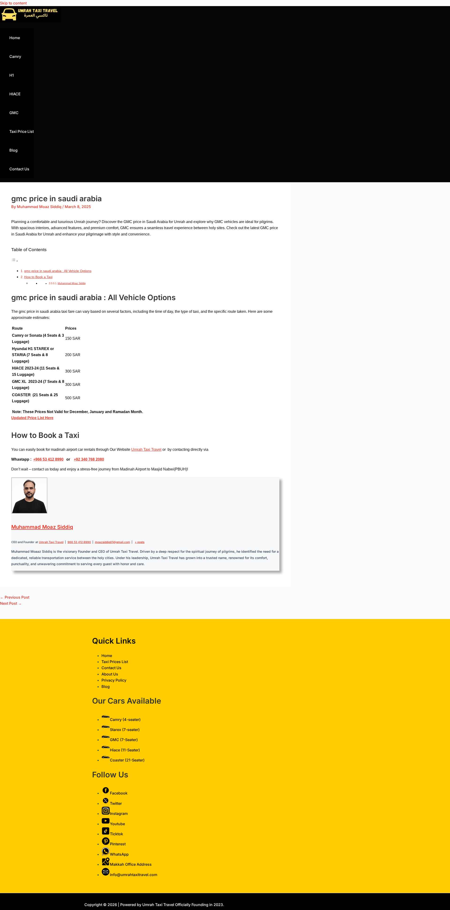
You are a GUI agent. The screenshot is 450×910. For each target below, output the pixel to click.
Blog (13, 150)
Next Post (11, 603)
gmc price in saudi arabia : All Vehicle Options (57, 271)
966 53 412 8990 (49, 459)
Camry (15, 56)
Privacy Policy (113, 680)
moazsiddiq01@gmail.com (112, 542)
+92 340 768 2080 (89, 459)
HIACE (15, 94)
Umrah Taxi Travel (146, 449)
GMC (14, 112)
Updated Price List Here (32, 418)
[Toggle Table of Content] (14, 261)
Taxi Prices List (114, 661)
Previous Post (14, 597)
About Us (109, 674)
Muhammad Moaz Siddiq (72, 283)
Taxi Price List (21, 131)
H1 (11, 75)
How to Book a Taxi (38, 277)
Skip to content (13, 3)
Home (14, 37)
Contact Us (19, 169)
